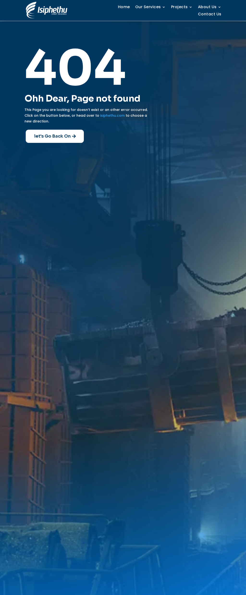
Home (124, 7)
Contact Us (209, 14)
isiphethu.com (112, 115)
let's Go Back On (52, 136)
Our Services (148, 7)
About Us (207, 7)
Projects (179, 7)
